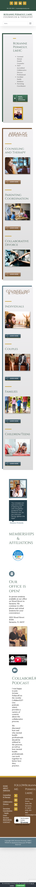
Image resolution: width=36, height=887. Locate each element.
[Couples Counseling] (17, 355)
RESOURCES (7, 820)
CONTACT (6, 822)
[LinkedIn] (16, 804)
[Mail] (16, 809)
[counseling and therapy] (17, 158)
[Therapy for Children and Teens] (17, 440)
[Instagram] (16, 800)
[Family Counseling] (17, 397)
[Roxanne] (18, 481)
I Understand (20, 885)
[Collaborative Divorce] (17, 250)
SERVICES (6, 790)
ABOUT (5, 788)
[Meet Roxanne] (18, 109)
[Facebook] (16, 795)
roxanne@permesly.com (22, 8)
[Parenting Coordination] (17, 204)
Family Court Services (6, 815)
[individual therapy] (17, 312)
